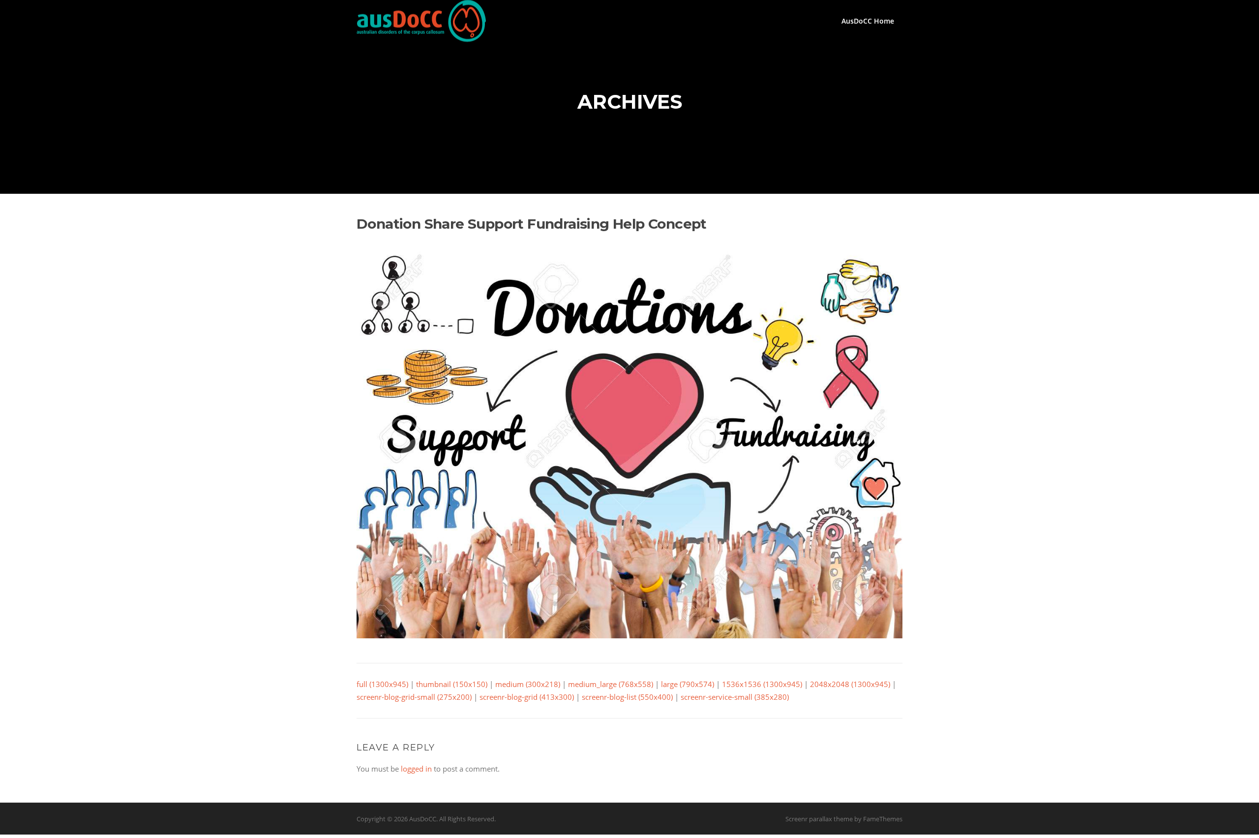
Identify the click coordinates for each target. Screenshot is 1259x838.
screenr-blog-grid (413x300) (527, 697)
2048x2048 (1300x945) (850, 684)
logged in (416, 769)
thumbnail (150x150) (451, 684)
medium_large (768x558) (610, 684)
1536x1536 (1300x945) (762, 684)
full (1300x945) (382, 684)
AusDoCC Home (867, 21)
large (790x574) (687, 684)
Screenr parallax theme (819, 818)
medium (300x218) (527, 684)
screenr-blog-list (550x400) (627, 697)
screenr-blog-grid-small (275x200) (414, 697)
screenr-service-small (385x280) (735, 697)
